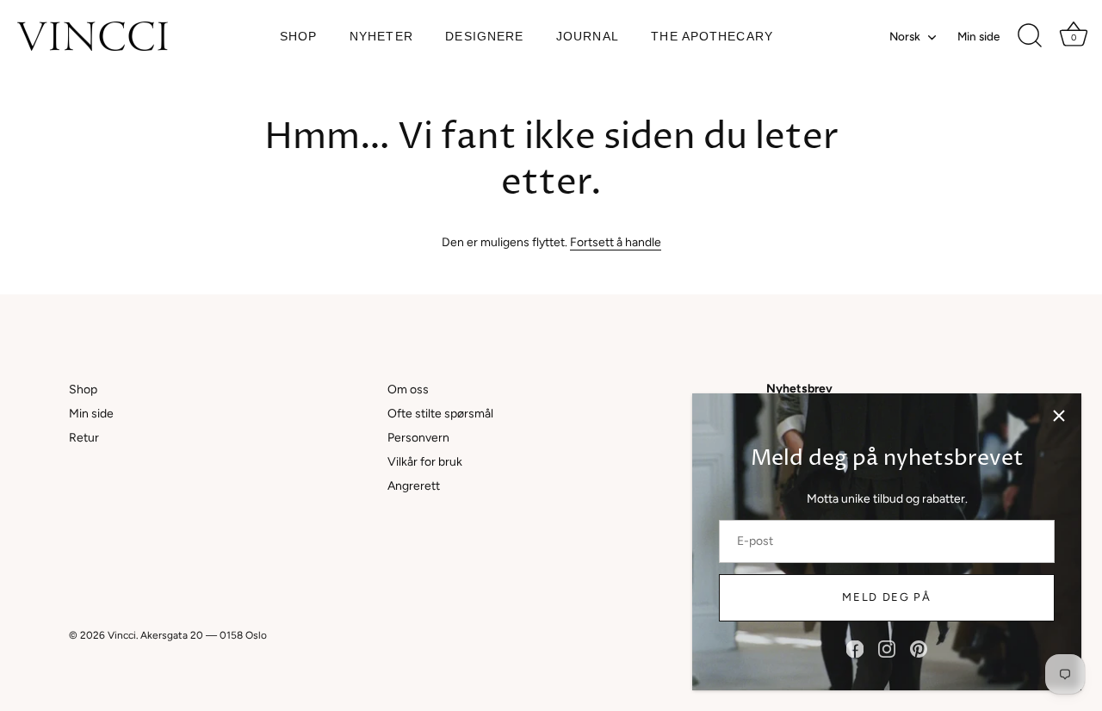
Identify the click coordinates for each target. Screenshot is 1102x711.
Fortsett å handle (615, 242)
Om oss (408, 389)
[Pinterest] (918, 648)
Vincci (122, 635)
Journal (587, 36)
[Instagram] (886, 648)
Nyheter (381, 36)
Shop (298, 36)
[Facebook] (855, 648)
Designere (484, 36)
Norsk (904, 36)
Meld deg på (887, 596)
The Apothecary (712, 36)
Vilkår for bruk (424, 461)
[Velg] (1059, 416)
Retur (84, 437)
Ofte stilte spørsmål (440, 413)
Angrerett (413, 486)
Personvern (418, 437)
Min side (978, 36)
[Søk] (1030, 36)
